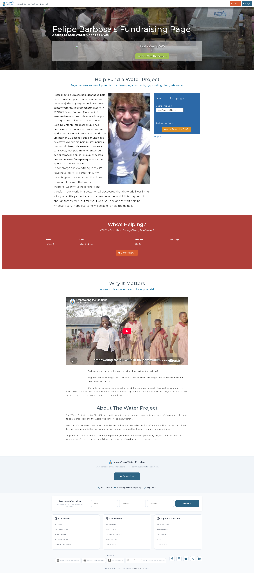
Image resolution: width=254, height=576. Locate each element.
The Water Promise (61, 529)
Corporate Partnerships (114, 534)
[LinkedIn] (199, 558)
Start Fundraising (112, 524)
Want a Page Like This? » (177, 129)
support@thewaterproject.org (129, 488)
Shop (159, 539)
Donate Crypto (111, 544)
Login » (157, 136)
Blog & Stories (162, 534)
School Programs (111, 539)
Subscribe (187, 503)
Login (248, 3)
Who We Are (59, 524)
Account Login (162, 544)
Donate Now (128, 476)
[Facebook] (172, 558)
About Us (21, 4)
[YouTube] (186, 558)
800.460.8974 (106, 488)
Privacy (136, 568)
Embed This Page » (165, 123)
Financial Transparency (63, 544)
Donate (236, 3)
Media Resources (163, 524)
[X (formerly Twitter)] (192, 558)
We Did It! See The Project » (152, 56)
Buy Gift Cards (111, 529)
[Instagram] (179, 558)
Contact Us (33, 4)
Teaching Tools (162, 529)
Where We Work (60, 534)
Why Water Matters (61, 539)
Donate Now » (128, 253)
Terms (142, 568)
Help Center (151, 488)
